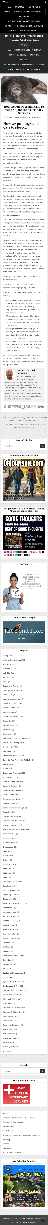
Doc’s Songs (19, 7)
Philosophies (38, 117)
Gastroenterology (11, 790)
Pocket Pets (8, 925)
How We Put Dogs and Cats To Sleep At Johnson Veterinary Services (24, 110)
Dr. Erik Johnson (13, 117)
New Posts (9, 26)
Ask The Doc (8, 673)
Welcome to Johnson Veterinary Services (28, 11)
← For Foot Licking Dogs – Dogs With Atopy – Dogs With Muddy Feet (24, 426)
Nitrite (6, 860)
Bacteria (6, 677)
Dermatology (8, 729)
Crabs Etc (7, 721)
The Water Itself (10, 994)
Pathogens (7, 908)
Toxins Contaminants (12, 1007)
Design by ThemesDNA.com (24, 1222)
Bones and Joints (10, 686)
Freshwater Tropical (12, 773)
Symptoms (7, 977)
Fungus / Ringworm (11, 781)
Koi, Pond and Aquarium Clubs (16, 829)
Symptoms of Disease (12, 981)
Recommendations (11, 955)
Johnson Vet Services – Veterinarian (30, 26)
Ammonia (7, 664)
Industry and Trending (13, 808)
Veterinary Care (10, 1038)
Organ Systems (9, 895)
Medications (8, 842)
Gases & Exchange (11, 786)
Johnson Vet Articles (12, 821)
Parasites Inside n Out (13, 903)
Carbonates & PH (10, 690)
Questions (7, 942)
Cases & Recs (9, 708)
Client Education (10, 716)
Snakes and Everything (13, 973)
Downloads (7, 751)
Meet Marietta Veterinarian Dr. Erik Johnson (24, 21)
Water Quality (9, 1047)
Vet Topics (8, 1034)
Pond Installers (10, 934)
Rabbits (6, 947)
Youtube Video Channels (29, 31)
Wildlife (6, 1051)
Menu (7, 2)
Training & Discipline (12, 1012)
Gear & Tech (8, 794)
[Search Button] (45, 2)
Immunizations (9, 803)
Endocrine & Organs (11, 755)
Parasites (7, 899)
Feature (6, 764)
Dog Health (8, 747)
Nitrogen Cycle (9, 864)
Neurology (7, 851)
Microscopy (8, 847)
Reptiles (7, 960)
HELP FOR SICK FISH (34, 7)
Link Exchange (9, 834)
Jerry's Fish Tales (11, 816)
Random (6, 951)
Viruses (6, 1042)
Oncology (7, 886)
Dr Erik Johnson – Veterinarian (24, 36)
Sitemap (13, 31)
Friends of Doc (9, 777)
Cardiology (7, 695)
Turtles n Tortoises (11, 1025)
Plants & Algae (9, 921)
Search (7, 11)
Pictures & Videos (11, 916)
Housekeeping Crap (11, 799)
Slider (5, 968)
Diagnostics (8, 734)
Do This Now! (24, 16)
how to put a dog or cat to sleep (20, 407)
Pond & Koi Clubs (10, 929)
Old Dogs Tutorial (11, 881)
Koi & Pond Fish (10, 825)
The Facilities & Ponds (13, 990)
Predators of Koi (10, 938)
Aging (5, 655)
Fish (5, 768)
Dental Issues (9, 725)
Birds (5, 682)
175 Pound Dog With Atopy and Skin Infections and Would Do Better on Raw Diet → (24, 419)
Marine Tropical (10, 838)
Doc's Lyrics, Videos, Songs (15, 738)
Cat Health (8, 712)
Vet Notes (7, 1029)
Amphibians (8, 668)
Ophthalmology (9, 890)
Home (9, 7)
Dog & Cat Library (11, 742)
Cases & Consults (10, 703)
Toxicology (7, 1003)
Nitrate (6, 855)
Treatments (8, 1016)
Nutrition (7, 868)
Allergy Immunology (12, 660)
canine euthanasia (18, 405)
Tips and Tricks (10, 999)
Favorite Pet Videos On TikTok (16, 760)
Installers (7, 812)
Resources (7, 964)
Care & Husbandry (11, 699)
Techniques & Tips (11, 986)
